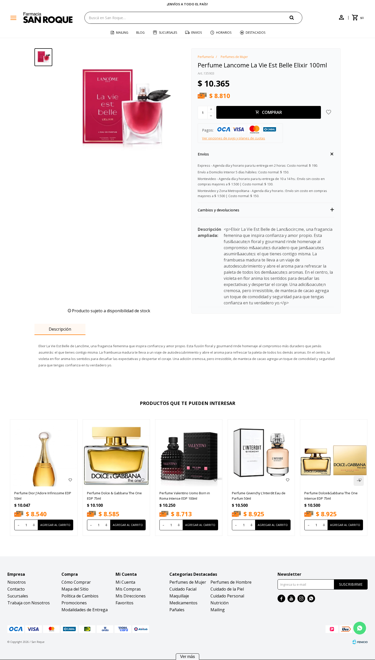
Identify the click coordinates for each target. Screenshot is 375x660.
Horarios (223, 32)
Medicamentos (183, 603)
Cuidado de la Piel (227, 589)
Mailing (122, 32)
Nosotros (16, 582)
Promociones (74, 603)
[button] (296, 17)
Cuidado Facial (182, 589)
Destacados (255, 32)
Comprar (272, 112)
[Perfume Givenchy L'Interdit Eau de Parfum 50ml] (261, 452)
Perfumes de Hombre (231, 582)
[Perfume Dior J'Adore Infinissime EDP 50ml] (43, 452)
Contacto (16, 589)
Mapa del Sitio (75, 589)
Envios (196, 32)
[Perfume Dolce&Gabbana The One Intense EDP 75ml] (333, 452)
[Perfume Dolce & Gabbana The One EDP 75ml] (116, 452)
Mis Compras (128, 589)
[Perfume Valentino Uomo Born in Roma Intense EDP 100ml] (188, 452)
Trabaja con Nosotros (28, 603)
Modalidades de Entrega (84, 610)
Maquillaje (179, 596)
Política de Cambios (79, 596)
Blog (140, 32)
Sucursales (168, 32)
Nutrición (219, 603)
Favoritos (124, 603)
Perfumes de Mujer (187, 582)
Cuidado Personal (227, 596)
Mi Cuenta (125, 582)
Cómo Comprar (76, 582)
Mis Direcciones (131, 596)
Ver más (187, 656)
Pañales (176, 610)
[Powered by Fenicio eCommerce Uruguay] (360, 642)
